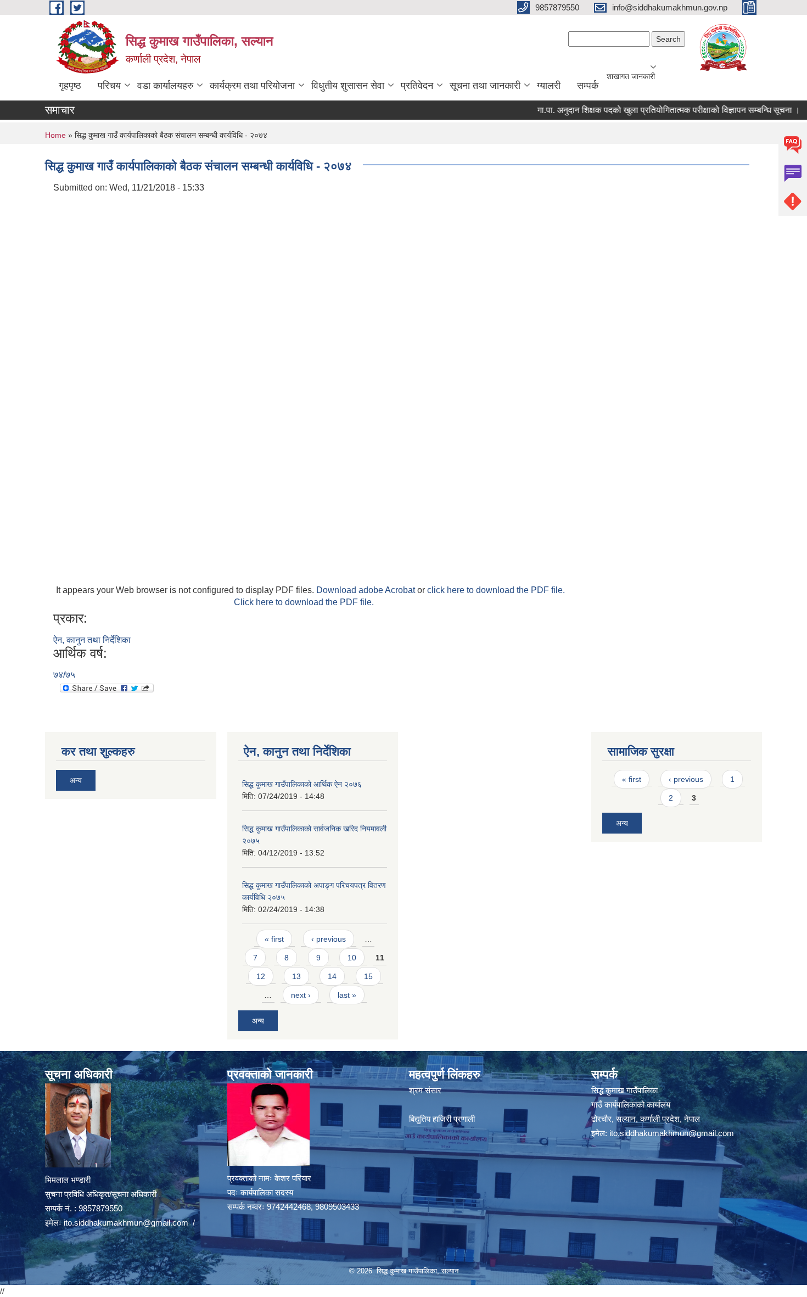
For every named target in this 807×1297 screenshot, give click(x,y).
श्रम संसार (425, 1090)
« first (274, 939)
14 (332, 976)
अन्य (76, 780)
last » (347, 995)
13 (296, 976)
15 (368, 976)
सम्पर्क (587, 85)
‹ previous (328, 939)
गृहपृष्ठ (70, 85)
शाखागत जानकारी (631, 76)
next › (301, 995)
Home (55, 135)
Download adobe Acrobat (366, 590)
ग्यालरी (549, 85)
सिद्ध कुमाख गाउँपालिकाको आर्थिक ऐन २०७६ (302, 784)
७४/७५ (64, 674)
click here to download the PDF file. (496, 590)
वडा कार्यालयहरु (165, 85)
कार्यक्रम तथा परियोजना (252, 85)
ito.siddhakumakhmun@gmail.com (126, 1222)
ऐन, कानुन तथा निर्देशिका (92, 640)
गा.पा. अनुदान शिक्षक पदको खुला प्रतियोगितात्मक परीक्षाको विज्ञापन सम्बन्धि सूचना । (648, 110)
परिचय (109, 85)
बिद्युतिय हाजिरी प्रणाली (442, 1118)
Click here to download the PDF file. (304, 602)
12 (260, 976)
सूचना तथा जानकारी (485, 85)
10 (352, 957)
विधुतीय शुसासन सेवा (347, 85)
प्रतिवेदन (417, 85)
